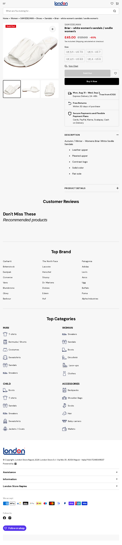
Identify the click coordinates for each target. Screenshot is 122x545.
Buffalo (85, 288)
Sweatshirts (15, 357)
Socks (71, 405)
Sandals (48, 18)
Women (14, 18)
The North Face (50, 261)
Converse (7, 277)
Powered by (8, 463)
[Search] (115, 11)
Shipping (79, 41)
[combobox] (61, 11)
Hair (70, 413)
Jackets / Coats (17, 429)
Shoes (39, 18)
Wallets (71, 429)
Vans (5, 282)
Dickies (46, 288)
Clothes (72, 373)
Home (5, 18)
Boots (71, 349)
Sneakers (13, 373)
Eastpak (7, 272)
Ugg (84, 282)
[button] (4, 3)
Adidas (85, 266)
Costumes (14, 349)
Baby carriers (74, 421)
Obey (5, 293)
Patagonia (87, 261)
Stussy (45, 277)
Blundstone (8, 288)
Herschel (46, 272)
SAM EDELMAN (27, 18)
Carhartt (7, 261)
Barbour (7, 298)
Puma (85, 293)
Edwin (45, 293)
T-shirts (13, 334)
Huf (44, 298)
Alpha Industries (90, 298)
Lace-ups (74, 365)
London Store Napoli (24, 460)
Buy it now (92, 81)
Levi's (84, 272)
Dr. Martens (48, 282)
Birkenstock (9, 266)
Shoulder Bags (75, 398)
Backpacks (73, 390)
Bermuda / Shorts (18, 342)
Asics (84, 277)
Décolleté (73, 357)
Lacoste (46, 266)
